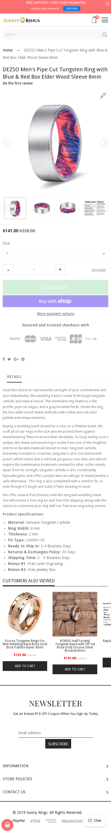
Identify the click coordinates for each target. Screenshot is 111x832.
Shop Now (71, 9)
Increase (60, 269)
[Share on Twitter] (9, 359)
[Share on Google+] (16, 359)
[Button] (105, 20)
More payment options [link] (55, 313)
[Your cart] (7, 825)
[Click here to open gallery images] (104, 96)
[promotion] (108, 4)
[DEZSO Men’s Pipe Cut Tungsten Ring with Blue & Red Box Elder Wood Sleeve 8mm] (15, 208)
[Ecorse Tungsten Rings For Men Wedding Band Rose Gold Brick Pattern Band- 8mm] (25, 614)
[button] (8, 269)
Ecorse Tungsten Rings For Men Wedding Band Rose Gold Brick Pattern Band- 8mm (25, 644)
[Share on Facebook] (4, 359)
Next (104, 142)
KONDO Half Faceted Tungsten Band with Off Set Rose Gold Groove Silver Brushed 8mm (75, 645)
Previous (7, 142)
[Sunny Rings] (21, 19)
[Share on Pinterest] (23, 359)
